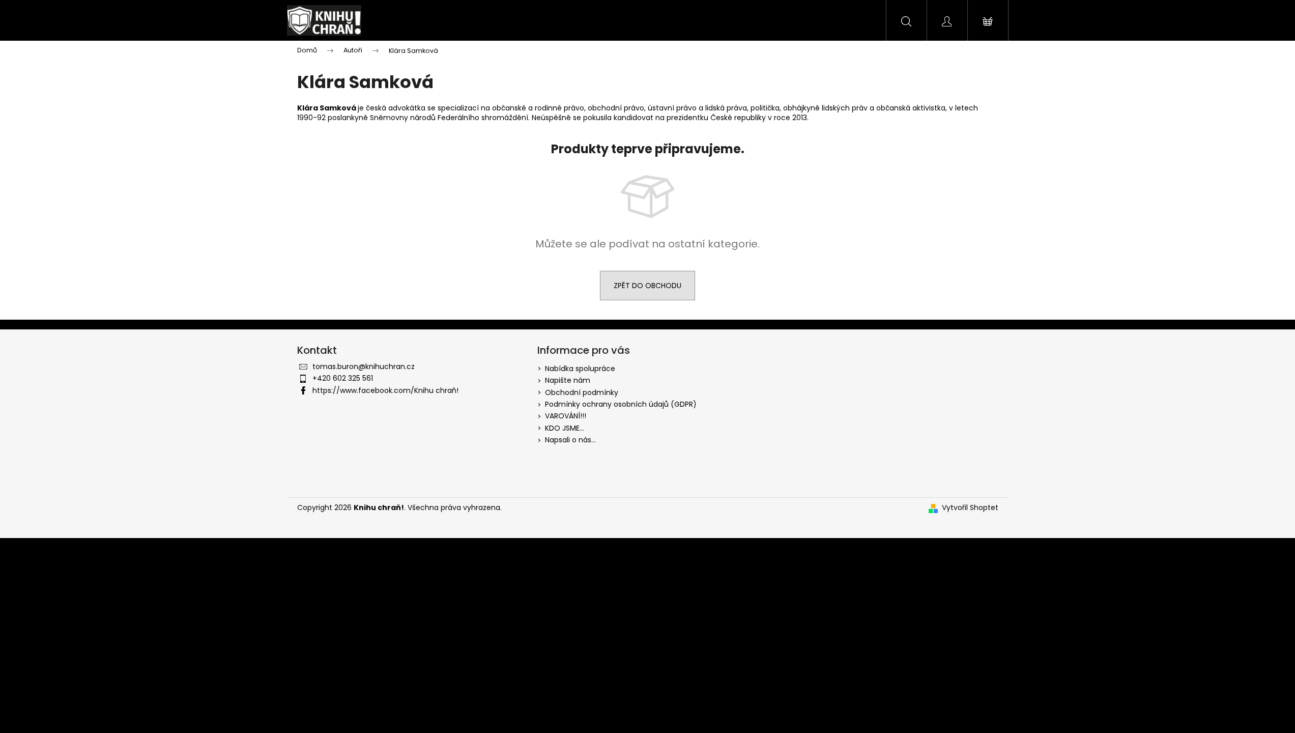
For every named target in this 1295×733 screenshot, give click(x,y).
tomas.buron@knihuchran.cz (363, 366)
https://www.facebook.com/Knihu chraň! (385, 390)
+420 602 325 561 (342, 378)
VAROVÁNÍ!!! (565, 416)
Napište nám (567, 380)
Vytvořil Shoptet (970, 508)
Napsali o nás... (570, 440)
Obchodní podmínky (581, 392)
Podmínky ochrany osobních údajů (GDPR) (621, 404)
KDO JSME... (564, 428)
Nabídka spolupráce (580, 368)
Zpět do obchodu (647, 285)
